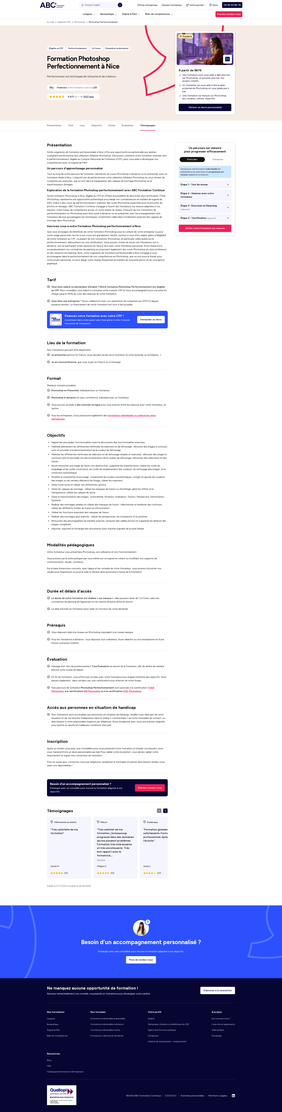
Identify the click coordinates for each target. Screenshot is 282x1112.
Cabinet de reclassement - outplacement (167, 1041)
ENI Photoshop (92, 691)
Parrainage (217, 1036)
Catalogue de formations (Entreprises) (65, 1071)
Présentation (54, 125)
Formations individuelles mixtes (105, 1030)
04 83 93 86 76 (232, 5)
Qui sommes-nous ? (221, 1018)
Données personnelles (192, 1095)
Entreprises (153, 1036)
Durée (111, 125)
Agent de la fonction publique (162, 1030)
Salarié (151, 1018)
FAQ (49, 1066)
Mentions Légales (217, 1095)
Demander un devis (151, 319)
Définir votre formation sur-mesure (205, 228)
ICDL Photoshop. (132, 691)
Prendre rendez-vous (150, 787)
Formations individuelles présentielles (107, 1018)
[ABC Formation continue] (52, 5)
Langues (51, 1018)
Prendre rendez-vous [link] (229, 14)
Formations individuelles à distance (107, 1024)
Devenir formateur (172, 5)
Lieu (82, 125)
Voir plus (101, 860)
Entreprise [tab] (218, 159)
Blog (49, 1060)
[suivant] (165, 810)
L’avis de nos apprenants (223, 1024)
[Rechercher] (120, 5)
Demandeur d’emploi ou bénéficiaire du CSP (168, 1024)
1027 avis (88, 96)
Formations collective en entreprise (106, 1036)
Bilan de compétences (57, 1036)
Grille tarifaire (218, 1030)
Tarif (70, 125)
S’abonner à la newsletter (217, 990)
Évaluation (127, 125)
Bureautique (52, 1024)
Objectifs (96, 125)
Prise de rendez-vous (141, 959)
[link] (95, 87)
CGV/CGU (170, 1095)
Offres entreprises (147, 5)
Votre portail (196, 5)
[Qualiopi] (61, 1104)
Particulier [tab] (192, 159)
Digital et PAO (53, 1030)
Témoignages (147, 125)
